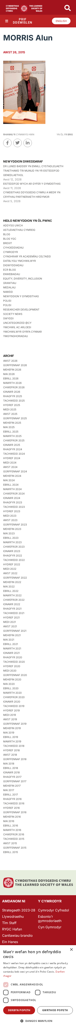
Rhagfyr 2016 (12, 799)
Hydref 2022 (11, 564)
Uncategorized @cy (17, 322)
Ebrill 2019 (10, 737)
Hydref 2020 (11, 666)
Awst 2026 (10, 360)
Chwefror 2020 (14, 697)
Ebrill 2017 (10, 794)
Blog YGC (9, 238)
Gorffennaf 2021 (14, 630)
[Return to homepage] (24, 8)
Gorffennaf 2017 (14, 781)
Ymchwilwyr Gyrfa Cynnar (22, 331)
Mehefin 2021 (12, 635)
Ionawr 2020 (11, 701)
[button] (38, 1021)
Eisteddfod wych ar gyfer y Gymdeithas (32, 183)
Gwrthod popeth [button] (55, 1010)
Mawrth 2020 (12, 692)
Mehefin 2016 (12, 816)
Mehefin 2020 (12, 679)
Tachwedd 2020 (14, 661)
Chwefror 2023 (13, 546)
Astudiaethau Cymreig (19, 229)
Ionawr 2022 (11, 604)
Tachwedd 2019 (13, 706)
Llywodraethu (13, 916)
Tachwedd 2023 (14, 506)
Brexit (7, 243)
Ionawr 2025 (11, 444)
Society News (12, 314)
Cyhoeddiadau (13, 247)
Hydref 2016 (11, 807)
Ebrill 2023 (10, 537)
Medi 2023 (9, 515)
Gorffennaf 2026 (15, 365)
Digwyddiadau (13, 265)
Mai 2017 (8, 790)
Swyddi (8, 318)
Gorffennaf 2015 (14, 847)
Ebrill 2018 (10, 768)
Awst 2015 (10, 843)
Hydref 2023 (11, 511)
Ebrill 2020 (11, 688)
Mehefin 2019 (12, 728)
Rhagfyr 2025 (12, 396)
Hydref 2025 (11, 405)
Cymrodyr (10, 252)
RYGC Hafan (12, 929)
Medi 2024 (9, 462)
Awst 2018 (10, 754)
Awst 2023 (10, 520)
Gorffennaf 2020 (15, 675)
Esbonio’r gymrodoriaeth (49, 918)
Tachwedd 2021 (13, 613)
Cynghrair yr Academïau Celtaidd (27, 256)
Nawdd (8, 291)
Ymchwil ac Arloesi (17, 327)
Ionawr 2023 (11, 551)
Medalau (9, 287)
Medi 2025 (9, 409)
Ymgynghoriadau (15, 336)
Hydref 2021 (11, 617)
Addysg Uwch (13, 225)
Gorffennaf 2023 (15, 524)
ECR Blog (9, 269)
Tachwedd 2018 (13, 745)
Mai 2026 (9, 374)
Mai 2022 (9, 586)
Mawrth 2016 (12, 830)
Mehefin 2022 (12, 582)
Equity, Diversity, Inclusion (22, 278)
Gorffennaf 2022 (15, 577)
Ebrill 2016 (10, 825)
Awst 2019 (10, 719)
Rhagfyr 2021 (12, 608)
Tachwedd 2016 (13, 803)
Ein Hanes (10, 942)
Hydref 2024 (11, 458)
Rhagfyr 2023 (12, 502)
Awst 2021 (10, 626)
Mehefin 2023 (12, 529)
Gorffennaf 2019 (14, 723)
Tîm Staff (9, 923)
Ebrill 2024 (11, 484)
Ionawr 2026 (11, 391)
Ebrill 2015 (10, 852)
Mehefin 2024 (12, 475)
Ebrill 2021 (10, 644)
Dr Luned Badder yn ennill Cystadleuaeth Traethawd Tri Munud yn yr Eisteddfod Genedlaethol (33, 171)
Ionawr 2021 (11, 652)
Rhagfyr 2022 (12, 555)
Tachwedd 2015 (13, 838)
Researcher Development (21, 309)
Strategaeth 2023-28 (18, 910)
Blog (6, 234)
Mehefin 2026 (12, 369)
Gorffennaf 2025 (15, 418)
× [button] (71, 949)
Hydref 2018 (11, 750)
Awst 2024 (10, 467)
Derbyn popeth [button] (19, 1010)
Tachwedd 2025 (14, 400)
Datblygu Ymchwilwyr (19, 260)
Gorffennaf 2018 (14, 759)
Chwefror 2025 (13, 440)
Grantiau (9, 283)
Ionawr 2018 (11, 772)
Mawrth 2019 (12, 741)
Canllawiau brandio (17, 935)
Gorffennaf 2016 (14, 812)
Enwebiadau (11, 274)
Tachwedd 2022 (14, 560)
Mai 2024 (9, 480)
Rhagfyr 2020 (12, 657)
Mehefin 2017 (12, 785)
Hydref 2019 (11, 710)
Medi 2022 (9, 568)
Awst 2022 (10, 573)
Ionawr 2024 (11, 498)
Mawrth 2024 (12, 489)
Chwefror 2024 (14, 493)
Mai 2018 (8, 763)
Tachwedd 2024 (14, 453)
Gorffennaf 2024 (15, 471)
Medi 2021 (9, 622)
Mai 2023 (9, 533)
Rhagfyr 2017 (12, 776)
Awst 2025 (10, 413)
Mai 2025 (9, 427)
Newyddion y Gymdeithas (21, 296)
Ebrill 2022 (10, 591)
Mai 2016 (8, 821)
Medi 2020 (9, 670)
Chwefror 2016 (13, 834)
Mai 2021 (8, 639)
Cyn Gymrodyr (49, 927)
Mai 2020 (9, 683)
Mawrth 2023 (12, 542)
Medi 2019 (9, 714)
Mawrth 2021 (12, 648)
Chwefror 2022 (13, 599)
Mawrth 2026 (12, 382)
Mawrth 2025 (12, 436)
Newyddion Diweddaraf (23, 161)
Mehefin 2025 (12, 422)
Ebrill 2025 (10, 431)
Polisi (7, 300)
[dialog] (38, 986)
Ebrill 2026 (10, 378)
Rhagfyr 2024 (12, 449)
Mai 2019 (8, 732)
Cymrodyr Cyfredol (53, 910)
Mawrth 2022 (12, 595)
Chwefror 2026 (13, 387)
